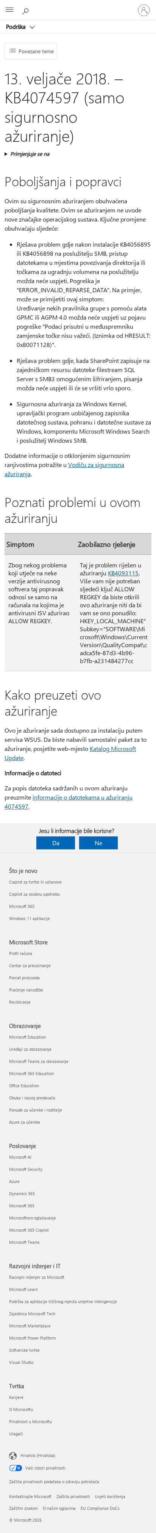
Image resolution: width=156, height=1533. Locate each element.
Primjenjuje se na (29, 153)
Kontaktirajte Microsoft (30, 1496)
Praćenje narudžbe (26, 990)
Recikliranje (20, 1002)
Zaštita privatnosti (73, 1496)
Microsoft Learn (23, 1289)
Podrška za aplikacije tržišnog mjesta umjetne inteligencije (63, 1301)
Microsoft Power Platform (32, 1338)
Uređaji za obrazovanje (30, 1049)
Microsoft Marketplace (30, 1326)
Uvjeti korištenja (110, 1496)
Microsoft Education (27, 1037)
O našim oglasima (59, 1508)
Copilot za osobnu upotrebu (34, 894)
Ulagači (16, 1433)
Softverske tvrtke (24, 1350)
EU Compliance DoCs (100, 1508)
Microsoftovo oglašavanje (32, 1218)
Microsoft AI (20, 1157)
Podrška (16, 26)
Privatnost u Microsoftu (30, 1421)
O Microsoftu (21, 1409)
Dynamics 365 (22, 1193)
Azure (14, 1181)
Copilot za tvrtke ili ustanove (35, 882)
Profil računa (20, 953)
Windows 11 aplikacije (29, 918)
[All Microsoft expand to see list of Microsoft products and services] (9, 10)
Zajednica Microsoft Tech (32, 1313)
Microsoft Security (25, 1169)
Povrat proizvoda (24, 977)
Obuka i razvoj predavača (32, 1098)
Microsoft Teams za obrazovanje (39, 1061)
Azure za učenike (24, 1122)
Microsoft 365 (21, 906)
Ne (98, 843)
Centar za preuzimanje (30, 965)
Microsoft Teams (24, 1242)
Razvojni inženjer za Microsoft (36, 1277)
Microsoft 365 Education (31, 1073)
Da (55, 843)
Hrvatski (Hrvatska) (37, 1455)
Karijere (16, 1397)
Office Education (24, 1085)
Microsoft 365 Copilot (29, 1230)
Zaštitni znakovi (23, 1508)
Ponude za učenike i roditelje (35, 1110)
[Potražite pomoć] (26, 10)
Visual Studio (21, 1362)
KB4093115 (123, 573)
